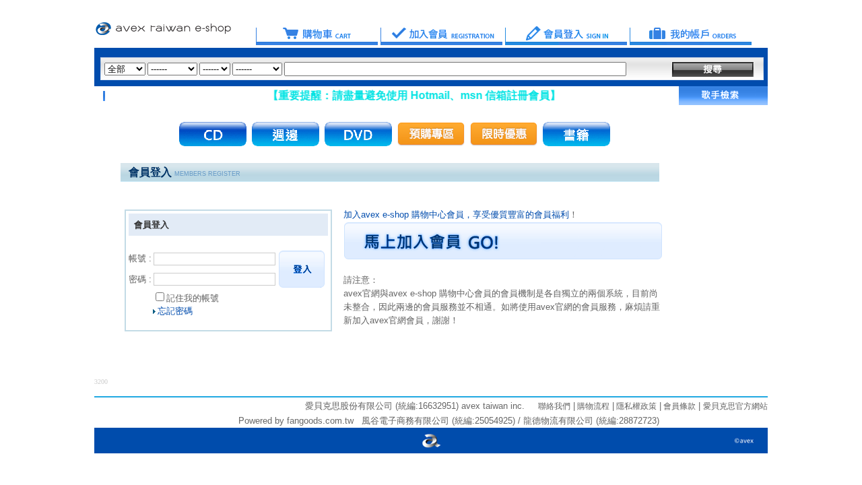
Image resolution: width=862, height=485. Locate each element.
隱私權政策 (635, 406)
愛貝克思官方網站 (735, 406)
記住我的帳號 (192, 298)
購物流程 (592, 406)
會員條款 (678, 406)
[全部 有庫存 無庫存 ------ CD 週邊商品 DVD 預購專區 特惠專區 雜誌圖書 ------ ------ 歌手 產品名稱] (365, 69)
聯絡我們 (554, 406)
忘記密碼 (175, 311)
